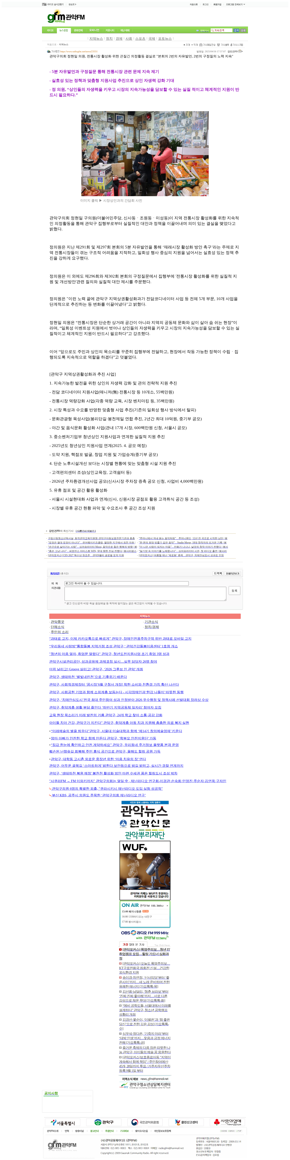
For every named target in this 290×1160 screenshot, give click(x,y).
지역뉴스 (96, 38)
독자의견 (54, 573)
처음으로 (51, 44)
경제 (119, 38)
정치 (109, 38)
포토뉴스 (165, 38)
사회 (128, 38)
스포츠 (140, 38)
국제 (151, 38)
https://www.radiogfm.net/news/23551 (79, 51)
